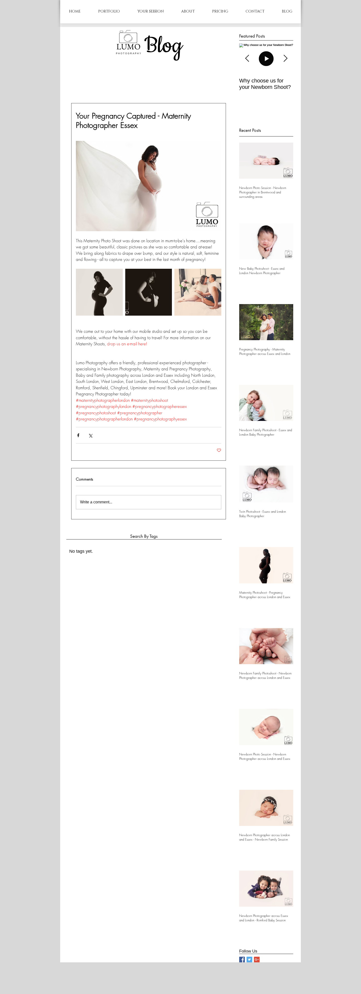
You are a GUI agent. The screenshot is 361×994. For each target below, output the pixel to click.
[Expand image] (99, 292)
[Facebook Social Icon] (242, 959)
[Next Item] (285, 58)
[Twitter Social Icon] (249, 959)
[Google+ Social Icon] (257, 959)
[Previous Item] (247, 58)
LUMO (128, 46)
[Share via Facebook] (78, 435)
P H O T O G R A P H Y (128, 53)
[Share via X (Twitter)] (90, 435)
